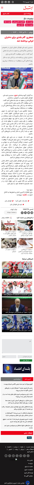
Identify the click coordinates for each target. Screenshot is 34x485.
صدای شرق (30, 452)
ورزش (30, 32)
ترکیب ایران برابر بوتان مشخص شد (20, 330)
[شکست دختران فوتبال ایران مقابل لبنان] (17, 270)
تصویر (10, 449)
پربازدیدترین (17, 379)
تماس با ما (30, 460)
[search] (2, 2)
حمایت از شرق (29, 467)
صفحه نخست (30, 447)
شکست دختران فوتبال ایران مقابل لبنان (19, 277)
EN (9, 2)
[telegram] (31, 213)
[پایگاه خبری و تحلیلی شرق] (28, 8)
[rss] (28, 455)
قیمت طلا (8, 22)
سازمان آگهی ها (28, 476)
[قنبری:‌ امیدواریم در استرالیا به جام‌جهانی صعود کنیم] (17, 288)
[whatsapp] (22, 212)
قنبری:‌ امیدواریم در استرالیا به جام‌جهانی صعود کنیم (17, 294)
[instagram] (24, 455)
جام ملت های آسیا (21, 201)
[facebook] (25, 213)
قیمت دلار (29, 22)
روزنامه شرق (27, 13)
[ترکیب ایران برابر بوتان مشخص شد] (17, 323)
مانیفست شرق (29, 470)
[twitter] (28, 213)
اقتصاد (9, 447)
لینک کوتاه (14, 209)
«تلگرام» (24, 195)
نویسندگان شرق (28, 473)
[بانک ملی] (17, 373)
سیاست (15, 447)
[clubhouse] (9, 455)
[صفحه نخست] (12, 2)
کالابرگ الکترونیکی (18, 22)
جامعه (22, 447)
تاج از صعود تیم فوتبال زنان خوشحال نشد (18, 312)
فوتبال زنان (8, 201)
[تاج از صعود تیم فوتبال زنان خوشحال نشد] (17, 305)
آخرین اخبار (28, 379)
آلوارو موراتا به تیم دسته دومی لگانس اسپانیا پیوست (18, 384)
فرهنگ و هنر (30, 449)
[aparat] (13, 455)
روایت (16, 449)
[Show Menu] (2, 6)
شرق (15, 95)
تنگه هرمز (20, 25)
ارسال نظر (26, 360)
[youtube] (6, 455)
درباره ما (30, 463)
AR (6, 2)
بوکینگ (29, 438)
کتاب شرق (6, 13)
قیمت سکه (29, 25)
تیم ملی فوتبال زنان (16, 204)
